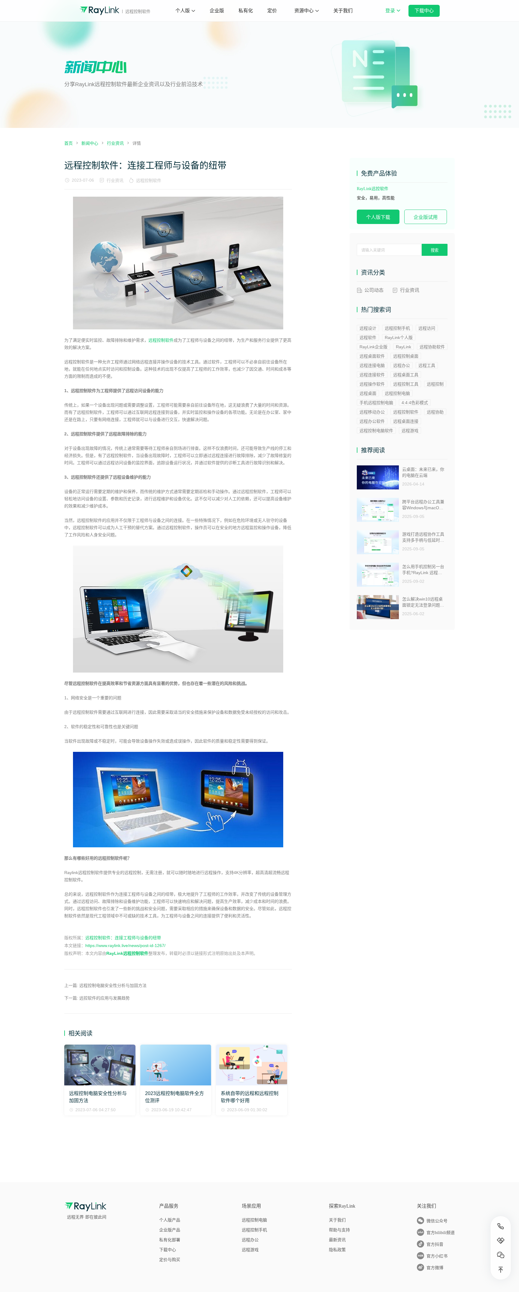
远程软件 (368, 337)
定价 (272, 10)
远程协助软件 (432, 346)
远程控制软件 (148, 180)
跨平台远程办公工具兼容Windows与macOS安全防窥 (423, 504)
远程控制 (435, 384)
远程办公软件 (372, 421)
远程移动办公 (372, 412)
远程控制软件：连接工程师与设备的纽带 (123, 937)
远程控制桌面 (405, 356)
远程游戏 (410, 430)
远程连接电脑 (372, 365)
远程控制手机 (397, 328)
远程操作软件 (372, 384)
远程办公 (401, 365)
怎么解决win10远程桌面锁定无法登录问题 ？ (422, 602)
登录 (393, 14)
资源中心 (304, 10)
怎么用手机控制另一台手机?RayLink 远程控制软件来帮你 (423, 569)
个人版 (182, 10)
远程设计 (368, 328)
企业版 (217, 10)
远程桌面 (368, 393)
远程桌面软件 (372, 356)
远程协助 (435, 412)
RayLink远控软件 (372, 188)
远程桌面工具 (405, 374)
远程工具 (426, 365)
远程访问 (426, 328)
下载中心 (424, 10)
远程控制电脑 (397, 393)
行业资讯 (115, 180)
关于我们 (343, 10)
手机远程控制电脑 (376, 402)
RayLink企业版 (373, 346)
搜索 (435, 250)
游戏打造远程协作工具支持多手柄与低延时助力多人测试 (423, 537)
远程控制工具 (405, 384)
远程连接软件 (372, 374)
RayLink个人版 (399, 337)
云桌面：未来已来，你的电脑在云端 (423, 472)
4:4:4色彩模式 (415, 402)
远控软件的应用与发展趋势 (104, 998)
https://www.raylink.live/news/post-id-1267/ (125, 945)
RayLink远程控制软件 (127, 953)
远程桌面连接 (405, 421)
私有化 (245, 10)
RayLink (403, 346)
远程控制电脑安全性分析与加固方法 (113, 985)
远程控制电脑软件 (376, 430)
